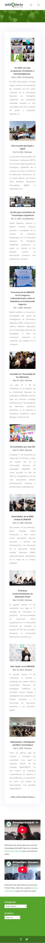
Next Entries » (29, 797)
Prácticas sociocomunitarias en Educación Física (22, 594)
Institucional (28, 77)
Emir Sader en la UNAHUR (22, 666)
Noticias (28, 152)
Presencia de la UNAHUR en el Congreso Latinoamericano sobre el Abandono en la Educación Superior (22, 298)
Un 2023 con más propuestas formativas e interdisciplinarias (22, 71)
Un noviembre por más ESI (22, 447)
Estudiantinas (28, 219)
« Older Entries (16, 797)
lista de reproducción (13, 851)
